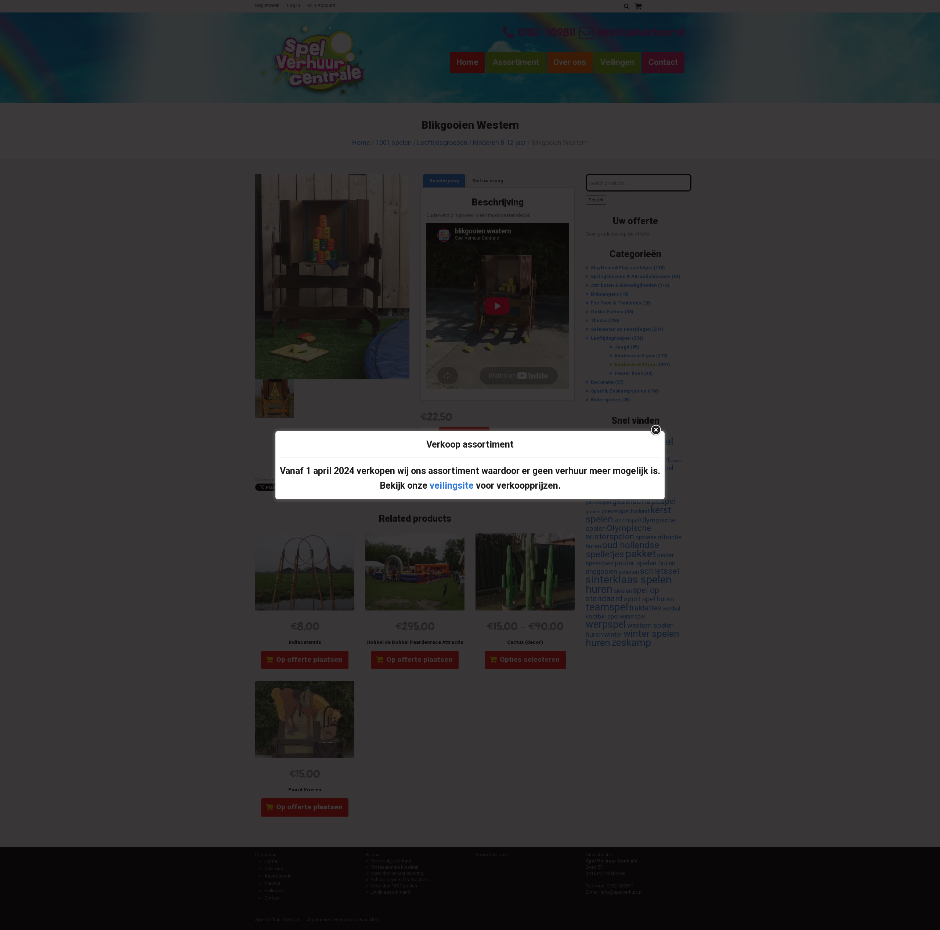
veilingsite (452, 485)
